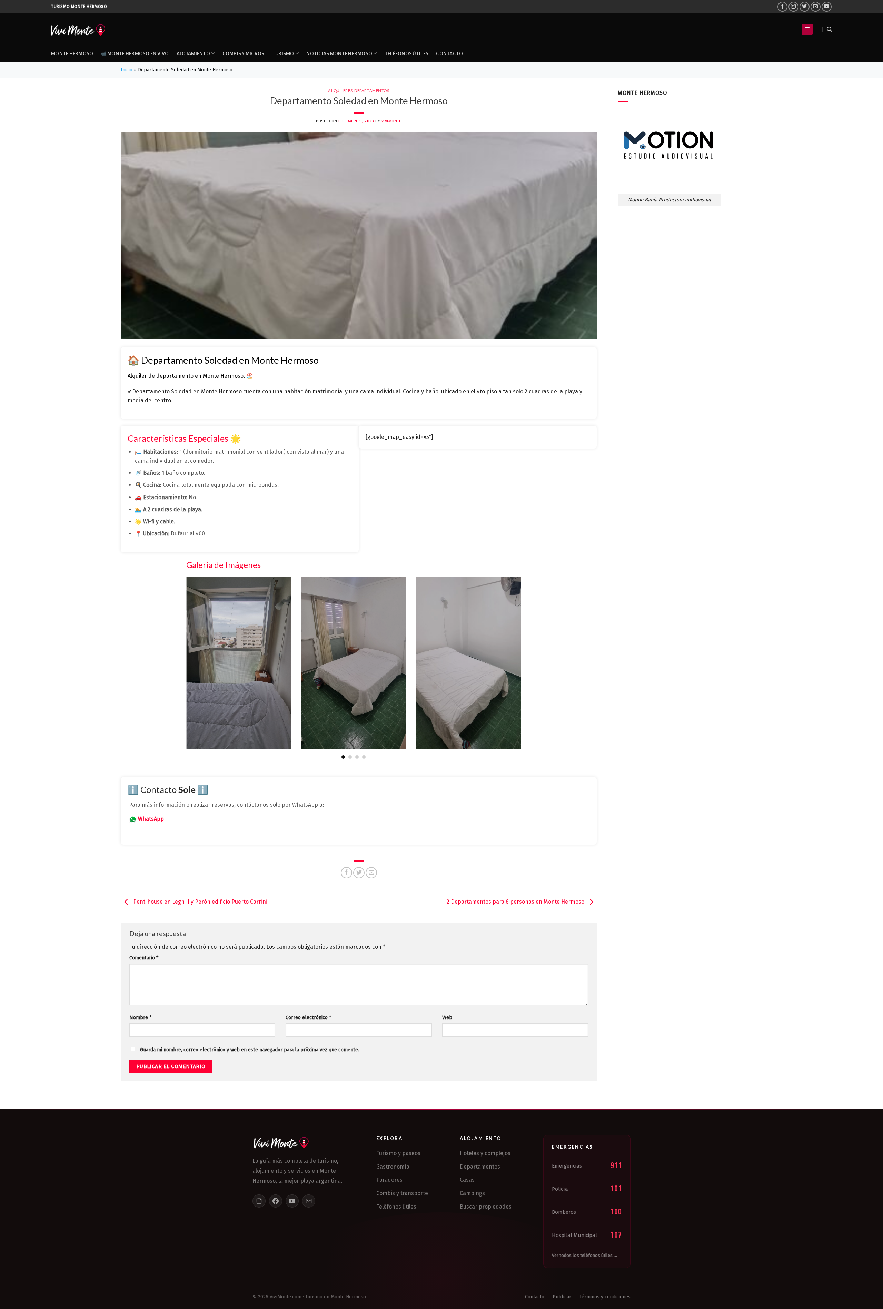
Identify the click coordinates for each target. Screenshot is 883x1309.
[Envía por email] (371, 872)
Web (447, 1018)
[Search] (829, 29)
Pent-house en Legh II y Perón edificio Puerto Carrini (199, 901)
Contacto (449, 53)
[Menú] (807, 29)
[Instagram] (259, 1201)
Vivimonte (391, 121)
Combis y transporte (402, 1193)
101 (616, 1189)
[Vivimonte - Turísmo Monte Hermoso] (78, 29)
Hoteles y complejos (485, 1153)
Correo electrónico (308, 1018)
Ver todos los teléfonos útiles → (585, 1255)
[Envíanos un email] (816, 7)
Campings (472, 1193)
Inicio (126, 70)
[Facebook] (275, 1201)
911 (616, 1166)
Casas (467, 1180)
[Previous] (185, 667)
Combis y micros (243, 53)
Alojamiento (193, 53)
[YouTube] (292, 1201)
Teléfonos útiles (406, 53)
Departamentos (371, 90)
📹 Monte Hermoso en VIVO (135, 53)
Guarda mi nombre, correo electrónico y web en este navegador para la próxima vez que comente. (249, 1050)
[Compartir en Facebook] (346, 872)
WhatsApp (151, 819)
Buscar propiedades (486, 1206)
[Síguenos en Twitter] (805, 7)
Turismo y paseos (398, 1153)
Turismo (283, 53)
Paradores (389, 1180)
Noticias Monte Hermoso (339, 53)
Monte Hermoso (72, 53)
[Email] (308, 1201)
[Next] (522, 667)
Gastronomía (392, 1166)
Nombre (140, 1018)
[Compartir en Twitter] (359, 872)
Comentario (143, 958)
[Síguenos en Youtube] (827, 7)
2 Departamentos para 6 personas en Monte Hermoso (516, 901)
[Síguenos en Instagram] (793, 7)
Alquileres (340, 90)
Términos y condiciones (605, 1297)
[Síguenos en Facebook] (782, 7)
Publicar (562, 1297)
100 (616, 1212)
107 (616, 1235)
